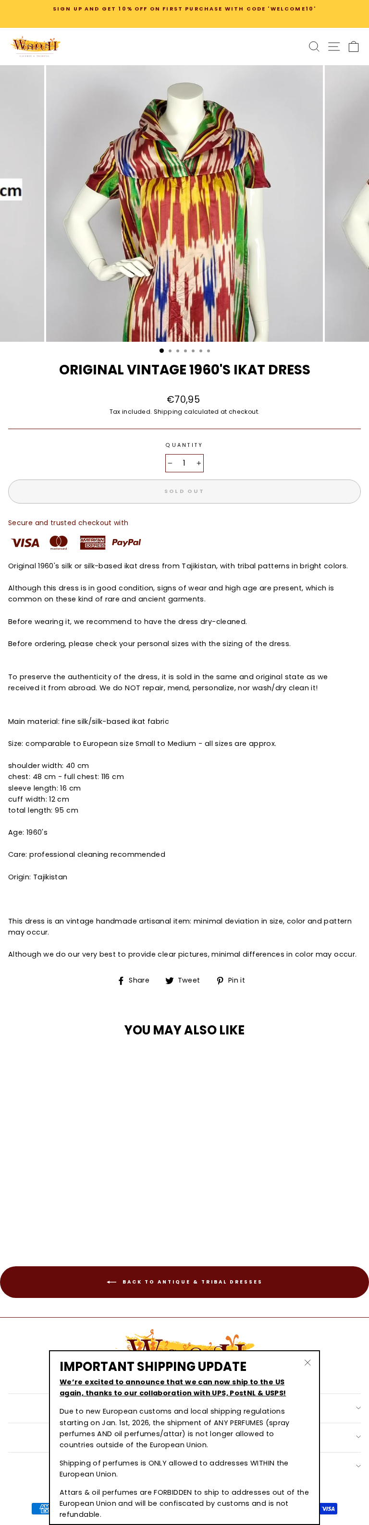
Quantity (184, 445)
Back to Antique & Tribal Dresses (191, 1281)
